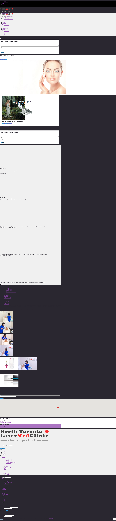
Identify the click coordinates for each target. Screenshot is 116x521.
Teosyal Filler (6, 26)
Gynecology (5, 21)
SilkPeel (3, 22)
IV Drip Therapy (4, 27)
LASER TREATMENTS (5, 13)
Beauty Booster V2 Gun (7, 298)
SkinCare (7, 302)
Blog (4, 34)
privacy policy (51, 518)
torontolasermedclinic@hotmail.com (5, 422)
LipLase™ (5, 17)
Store (3, 30)
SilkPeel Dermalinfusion (7, 297)
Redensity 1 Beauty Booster (4, 372)
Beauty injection (6, 25)
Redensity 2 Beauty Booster (4, 390)
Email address (2, 515)
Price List (3, 29)
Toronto (7, 126)
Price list (3, 453)
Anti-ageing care (8, 300)
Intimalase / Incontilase (9, 290)
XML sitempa (25, 475)
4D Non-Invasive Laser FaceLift (8, 16)
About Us (5, 33)
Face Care (7, 299)
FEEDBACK (3, 3)
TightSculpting (6, 20)
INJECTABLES (4, 24)
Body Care (7, 301)
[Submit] (2, 478)
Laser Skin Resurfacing (7, 14)
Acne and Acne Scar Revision (8, 19)
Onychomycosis (6, 18)
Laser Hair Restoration (7, 15)
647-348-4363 (2, 421)
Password (2, 508)
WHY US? (3, 32)
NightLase (7, 291)
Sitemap (5, 35)
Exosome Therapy (5, 28)
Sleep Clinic (4, 23)
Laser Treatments (6, 287)
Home (1, 126)
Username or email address (4, 507)
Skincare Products (6, 31)
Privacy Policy (4, 454)
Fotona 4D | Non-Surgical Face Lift (11, 292)
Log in (7, 510)
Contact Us (3, 452)
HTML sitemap (30, 475)
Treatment (4, 126)
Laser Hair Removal (9, 289)
